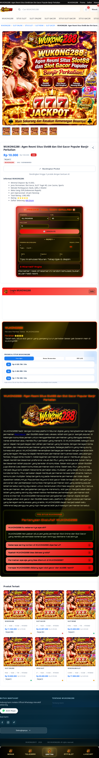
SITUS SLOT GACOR (67, 18)
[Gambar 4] (34, 131)
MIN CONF (23, 222)
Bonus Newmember (49, 358)
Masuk (96, 2)
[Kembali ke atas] (93, 745)
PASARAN (23, 215)
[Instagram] (8, 722)
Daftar (89, 2)
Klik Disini (30, 200)
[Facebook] (2, 722)
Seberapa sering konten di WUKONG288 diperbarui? (34, 545)
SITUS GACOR (84, 18)
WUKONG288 (73, 2)
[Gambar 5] (44, 131)
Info (92, 291)
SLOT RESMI (39, 25)
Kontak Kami (57, 707)
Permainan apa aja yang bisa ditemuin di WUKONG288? (35, 560)
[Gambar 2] (16, 131)
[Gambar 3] (25, 131)
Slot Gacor (20, 434)
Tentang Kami (58, 703)
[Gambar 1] (6, 131)
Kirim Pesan (11, 711)
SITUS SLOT (21, 18)
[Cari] (19, 9)
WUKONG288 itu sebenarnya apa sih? (27, 527)
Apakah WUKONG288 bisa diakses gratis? (29, 553)
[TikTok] (14, 722)
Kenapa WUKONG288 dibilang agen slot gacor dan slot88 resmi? (41, 568)
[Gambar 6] (53, 131)
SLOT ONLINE (35, 18)
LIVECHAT (88, 754)
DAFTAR (49, 754)
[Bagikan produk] (93, 147)
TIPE (52, 215)
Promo (82, 2)
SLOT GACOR (50, 18)
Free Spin (19, 358)
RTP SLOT (69, 754)
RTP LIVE (80, 358)
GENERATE (49, 231)
